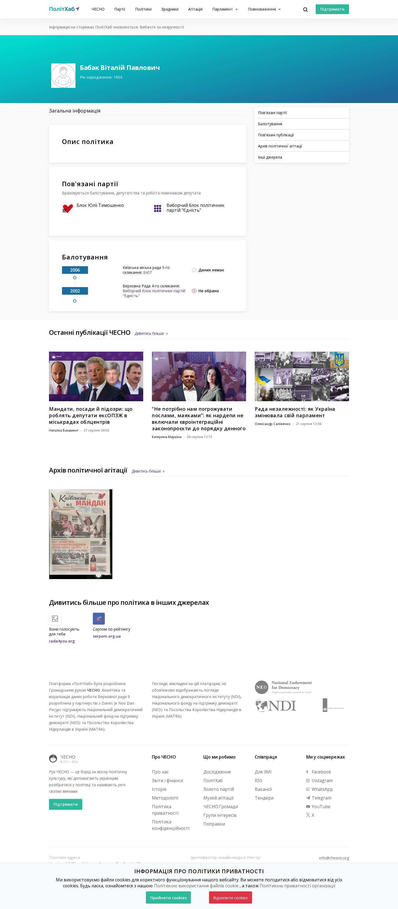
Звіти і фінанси (167, 780)
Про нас (160, 772)
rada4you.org (62, 641)
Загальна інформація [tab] (74, 110)
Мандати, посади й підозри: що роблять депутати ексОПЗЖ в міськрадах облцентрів (91, 415)
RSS (258, 780)
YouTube (320, 807)
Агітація (195, 9)
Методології (165, 798)
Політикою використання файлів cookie (196, 886)
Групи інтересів (220, 815)
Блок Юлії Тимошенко (100, 205)
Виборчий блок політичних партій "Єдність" (195, 208)
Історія (159, 789)
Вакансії (263, 789)
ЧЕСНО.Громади (220, 807)
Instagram (322, 780)
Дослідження (217, 772)
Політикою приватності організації (297, 886)
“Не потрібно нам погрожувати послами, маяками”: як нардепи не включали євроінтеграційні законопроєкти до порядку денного (199, 419)
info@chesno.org (334, 858)
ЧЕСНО (98, 9)
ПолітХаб (213, 780)
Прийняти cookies (168, 897)
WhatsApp (322, 789)
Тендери (264, 798)
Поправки (214, 824)
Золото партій (218, 789)
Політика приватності (165, 810)
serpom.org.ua (107, 636)
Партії (119, 9)
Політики (143, 9)
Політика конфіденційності (170, 825)
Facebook (321, 772)
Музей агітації (218, 798)
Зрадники (169, 9)
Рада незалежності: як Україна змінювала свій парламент (295, 412)
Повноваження (262, 9)
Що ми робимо (219, 756)
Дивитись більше (149, 333)
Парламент (223, 9)
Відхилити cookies (230, 897)
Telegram (321, 798)
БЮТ (147, 272)
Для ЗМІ (263, 772)
